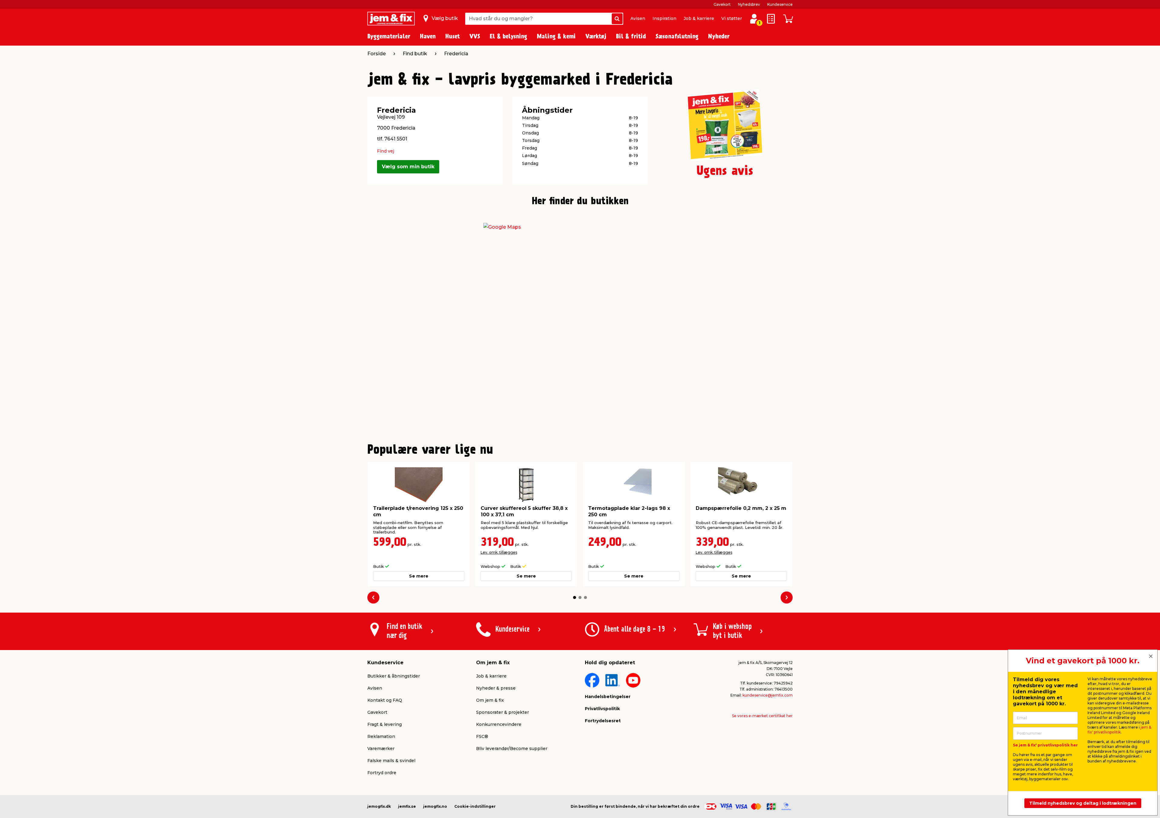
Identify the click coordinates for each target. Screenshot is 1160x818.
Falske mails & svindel (391, 760)
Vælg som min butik (408, 166)
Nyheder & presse (496, 688)
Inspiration (664, 18)
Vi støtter (731, 18)
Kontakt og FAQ (384, 700)
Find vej (385, 151)
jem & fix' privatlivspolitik (1119, 729)
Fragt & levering (384, 724)
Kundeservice (780, 4)
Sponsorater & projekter (502, 712)
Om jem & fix (490, 700)
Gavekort (722, 4)
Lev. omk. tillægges (499, 552)
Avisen (637, 18)
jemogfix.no (435, 806)
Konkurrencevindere (498, 724)
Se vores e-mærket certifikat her (762, 715)
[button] (574, 597)
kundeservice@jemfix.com (768, 695)
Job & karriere (699, 18)
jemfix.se (407, 806)
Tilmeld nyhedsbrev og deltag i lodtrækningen (1082, 803)
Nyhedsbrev (749, 4)
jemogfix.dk (379, 806)
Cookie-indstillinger (475, 806)
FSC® (482, 736)
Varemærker (381, 748)
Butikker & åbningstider (393, 676)
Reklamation (381, 736)
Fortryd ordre (381, 772)
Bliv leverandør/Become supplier (511, 748)
